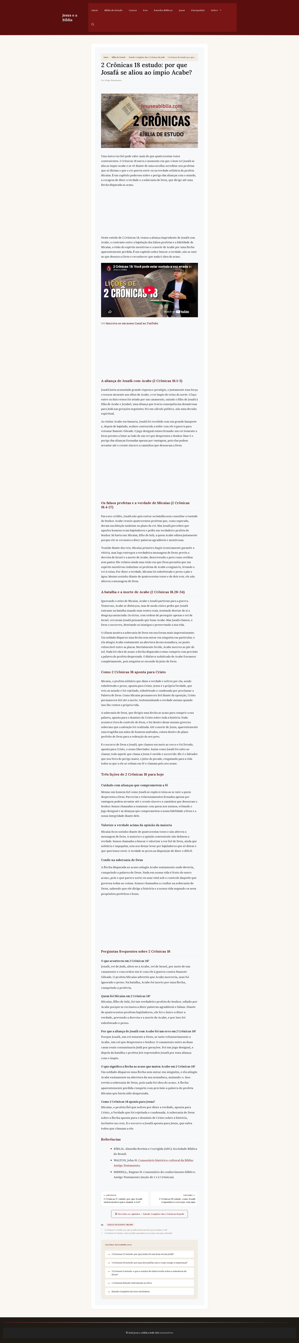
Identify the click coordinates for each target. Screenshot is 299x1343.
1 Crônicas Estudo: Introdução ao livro (132, 1282)
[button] (92, 24)
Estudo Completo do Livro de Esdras (131, 1291)
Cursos (133, 10)
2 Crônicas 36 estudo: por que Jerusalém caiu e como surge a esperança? (149, 1262)
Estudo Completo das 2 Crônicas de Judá (147, 57)
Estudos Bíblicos (163, 10)
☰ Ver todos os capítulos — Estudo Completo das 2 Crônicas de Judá (149, 1214)
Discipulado (198, 10)
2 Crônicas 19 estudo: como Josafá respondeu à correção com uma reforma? (138, 1233)
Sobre (214, 10)
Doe (145, 10)
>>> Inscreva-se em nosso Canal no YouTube (129, 323)
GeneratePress (166, 1332)
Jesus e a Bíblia (69, 17)
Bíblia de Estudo (113, 10)
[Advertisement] (149, 212)
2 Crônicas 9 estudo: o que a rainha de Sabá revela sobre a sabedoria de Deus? (149, 1273)
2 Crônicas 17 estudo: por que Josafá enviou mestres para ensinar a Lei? (135, 1230)
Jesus (182, 10)
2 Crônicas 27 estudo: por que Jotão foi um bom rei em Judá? (143, 1254)
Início (94, 10)
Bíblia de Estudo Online (120, 1225)
